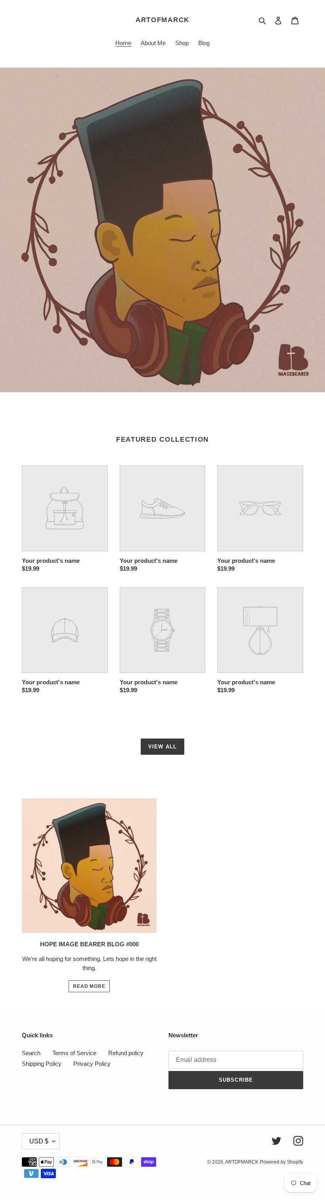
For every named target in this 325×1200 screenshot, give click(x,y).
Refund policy (125, 1053)
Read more (89, 986)
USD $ (38, 1141)
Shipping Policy (41, 1063)
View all (162, 747)
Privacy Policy (92, 1063)
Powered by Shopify (281, 1162)
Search (31, 1053)
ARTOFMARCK (162, 20)
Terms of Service (74, 1053)
